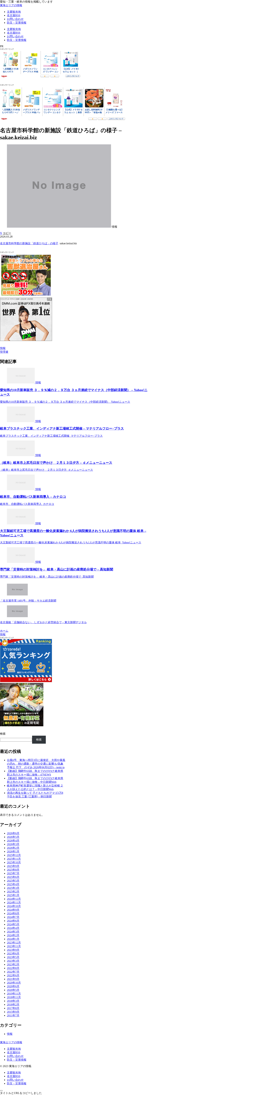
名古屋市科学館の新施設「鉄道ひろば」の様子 (29, 243)
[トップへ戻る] (1, 1090)
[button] (7, 233)
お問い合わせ (15, 1056)
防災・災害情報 (16, 1059)
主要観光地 (14, 1048)
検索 (3, 733)
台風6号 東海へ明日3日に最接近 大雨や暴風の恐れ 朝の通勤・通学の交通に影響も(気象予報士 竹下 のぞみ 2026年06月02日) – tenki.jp (36, 764)
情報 (3, 348)
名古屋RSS (13, 1052)
